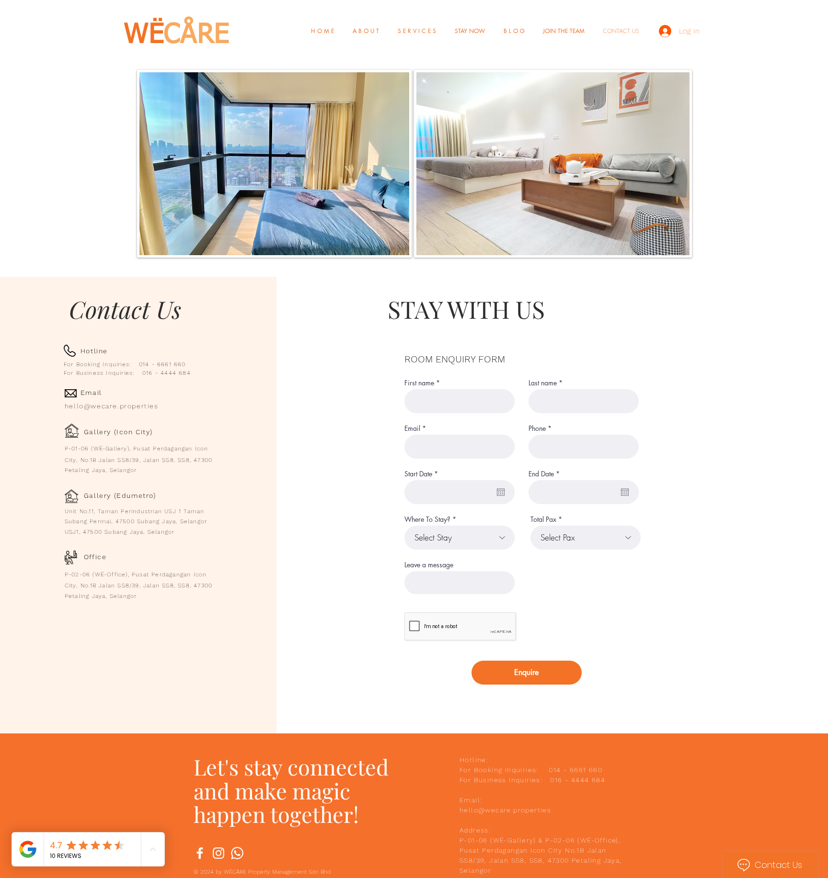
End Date (546, 474)
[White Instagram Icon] (218, 853)
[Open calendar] (501, 492)
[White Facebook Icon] (199, 853)
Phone (537, 428)
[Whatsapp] (237, 853)
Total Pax (543, 519)
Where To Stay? (427, 519)
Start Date (422, 474)
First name (419, 383)
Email (412, 428)
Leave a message (428, 565)
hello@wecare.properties (112, 406)
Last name (543, 383)
